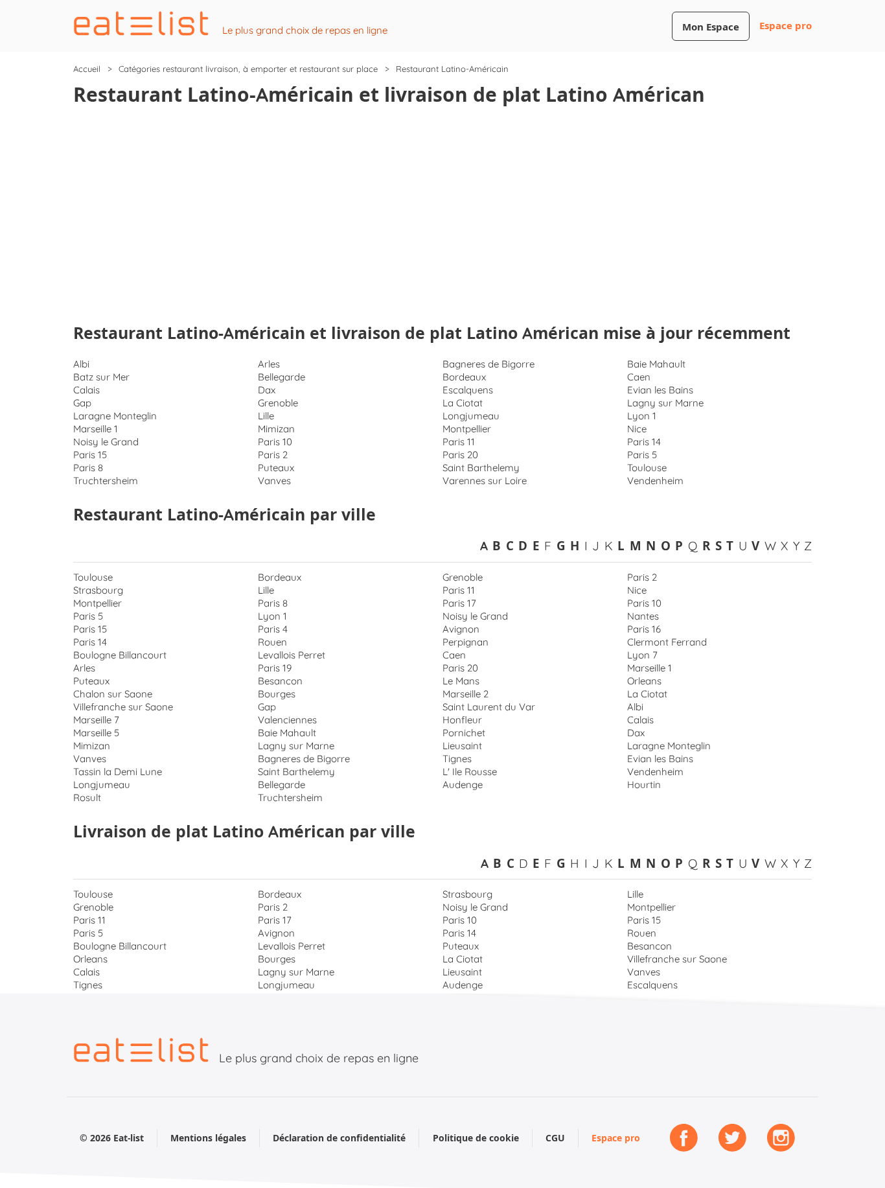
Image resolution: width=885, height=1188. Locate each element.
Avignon (460, 629)
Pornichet (463, 733)
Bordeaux (464, 377)
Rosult (87, 797)
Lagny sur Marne (665, 403)
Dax (266, 390)
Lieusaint (462, 746)
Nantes (643, 616)
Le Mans (460, 681)
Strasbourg (98, 590)
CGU (555, 1137)
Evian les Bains (660, 390)
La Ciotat (462, 403)
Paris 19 (275, 668)
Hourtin (644, 784)
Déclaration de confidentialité (339, 1137)
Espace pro (785, 25)
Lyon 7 (642, 655)
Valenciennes (287, 720)
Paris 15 (90, 454)
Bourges (276, 694)
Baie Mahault (656, 364)
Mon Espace (710, 27)
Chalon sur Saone (112, 694)
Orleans (644, 681)
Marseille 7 (96, 720)
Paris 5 (642, 454)
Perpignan (465, 642)
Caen (638, 377)
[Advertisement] (442, 216)
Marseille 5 (96, 733)
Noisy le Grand (106, 442)
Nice (637, 429)
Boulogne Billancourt (120, 655)
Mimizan (276, 429)
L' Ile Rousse (469, 771)
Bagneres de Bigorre (488, 364)
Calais (86, 390)
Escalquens (467, 390)
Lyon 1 (641, 416)
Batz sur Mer (101, 377)
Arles (269, 364)
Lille (266, 416)
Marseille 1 (95, 429)
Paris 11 (458, 442)
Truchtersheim (105, 480)
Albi (81, 364)
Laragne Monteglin (115, 416)
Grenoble (278, 403)
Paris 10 (275, 442)
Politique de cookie (476, 1137)
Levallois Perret (291, 655)
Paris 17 (459, 603)
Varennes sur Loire (484, 480)
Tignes (457, 758)
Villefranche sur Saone (123, 707)
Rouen (272, 642)
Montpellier (466, 429)
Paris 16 (644, 629)
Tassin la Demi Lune (117, 771)
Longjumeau (471, 416)
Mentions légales (208, 1137)
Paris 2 (273, 454)
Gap (82, 403)
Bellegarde (281, 377)
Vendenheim (655, 480)
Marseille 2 (465, 694)
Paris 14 (644, 442)
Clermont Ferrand (667, 642)
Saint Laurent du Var (488, 707)
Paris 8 (88, 467)
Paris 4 (273, 629)
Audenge (462, 784)
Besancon (280, 681)
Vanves (274, 480)
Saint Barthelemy (481, 467)
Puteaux (276, 467)
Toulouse (647, 467)
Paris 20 (460, 454)
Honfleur (462, 720)
